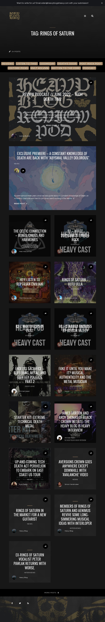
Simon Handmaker (72, 484)
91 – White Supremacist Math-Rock (75, 235)
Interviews (75, 528)
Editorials (75, 386)
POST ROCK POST (91, 63)
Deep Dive (30, 386)
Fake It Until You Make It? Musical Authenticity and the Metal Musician (75, 375)
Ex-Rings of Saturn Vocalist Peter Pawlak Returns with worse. (30, 561)
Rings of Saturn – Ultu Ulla (75, 282)
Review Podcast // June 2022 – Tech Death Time (52, 97)
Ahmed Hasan (24, 391)
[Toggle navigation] (85, 16)
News (16, 164)
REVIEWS (7, 63)
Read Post (51, 125)
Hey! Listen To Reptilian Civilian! (29, 282)
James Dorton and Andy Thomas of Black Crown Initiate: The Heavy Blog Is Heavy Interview (75, 421)
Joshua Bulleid (24, 136)
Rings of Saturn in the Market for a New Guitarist (30, 514)
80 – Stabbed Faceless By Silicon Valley (75, 328)
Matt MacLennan (25, 251)
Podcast (52, 104)
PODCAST (89, 68)
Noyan (67, 251)
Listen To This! (30, 244)
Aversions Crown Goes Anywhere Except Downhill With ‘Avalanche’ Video (75, 468)
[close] (102, 3)
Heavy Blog (23, 531)
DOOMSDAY (47, 63)
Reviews (75, 289)
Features (29, 431)
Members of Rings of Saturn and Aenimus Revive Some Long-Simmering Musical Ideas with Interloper (75, 514)
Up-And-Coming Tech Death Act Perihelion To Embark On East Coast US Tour (30, 468)
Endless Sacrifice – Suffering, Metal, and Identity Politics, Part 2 (30, 375)
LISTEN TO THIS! (27, 63)
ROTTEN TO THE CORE (66, 68)
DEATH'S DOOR (67, 63)
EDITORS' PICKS (18, 68)
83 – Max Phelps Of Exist (30, 328)
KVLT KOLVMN (40, 68)
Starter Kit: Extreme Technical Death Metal (29, 421)
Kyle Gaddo (23, 484)
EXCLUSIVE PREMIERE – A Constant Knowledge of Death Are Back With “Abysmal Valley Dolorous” (53, 155)
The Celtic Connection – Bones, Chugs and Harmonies (29, 235)
